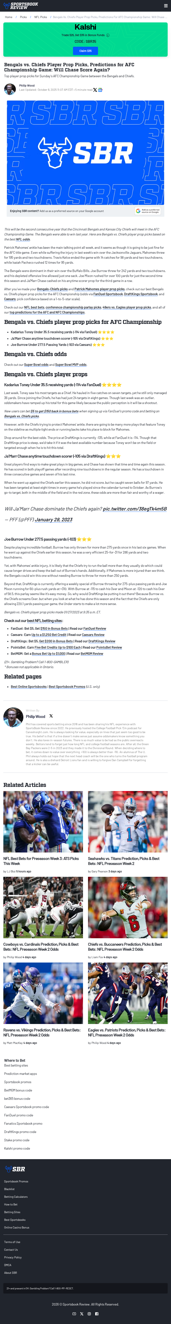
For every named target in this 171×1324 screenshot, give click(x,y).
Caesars (10, 299)
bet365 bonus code (17, 1098)
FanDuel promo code (18, 1115)
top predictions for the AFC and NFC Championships (47, 312)
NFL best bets (34, 307)
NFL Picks (40, 17)
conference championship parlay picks (73, 307)
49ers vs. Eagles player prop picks (127, 307)
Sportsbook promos (17, 1082)
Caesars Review (93, 635)
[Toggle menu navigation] (166, 6)
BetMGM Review (92, 653)
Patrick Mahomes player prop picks (99, 289)
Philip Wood (27, 85)
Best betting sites (16, 1065)
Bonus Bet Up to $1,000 (48, 653)
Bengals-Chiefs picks (52, 289)
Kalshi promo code (17, 1148)
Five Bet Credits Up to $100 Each (58, 647)
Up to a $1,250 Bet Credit (48, 635)
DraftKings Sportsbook (141, 294)
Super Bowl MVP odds (71, 364)
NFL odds (23, 239)
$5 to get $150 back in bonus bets (54, 411)
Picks (23, 17)
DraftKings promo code (20, 1132)
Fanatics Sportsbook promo (23, 1123)
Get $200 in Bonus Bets (56, 641)
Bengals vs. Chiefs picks (21, 416)
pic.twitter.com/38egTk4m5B (135, 509)
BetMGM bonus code (18, 1090)
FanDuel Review (94, 628)
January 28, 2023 (53, 519)
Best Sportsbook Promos (67, 686)
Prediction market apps (20, 1073)
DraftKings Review (101, 641)
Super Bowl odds (36, 364)
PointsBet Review (109, 647)
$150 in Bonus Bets (54, 628)
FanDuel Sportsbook (108, 294)
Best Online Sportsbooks (29, 686)
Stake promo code (16, 1140)
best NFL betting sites (44, 620)
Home (8, 17)
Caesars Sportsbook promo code (26, 1107)
